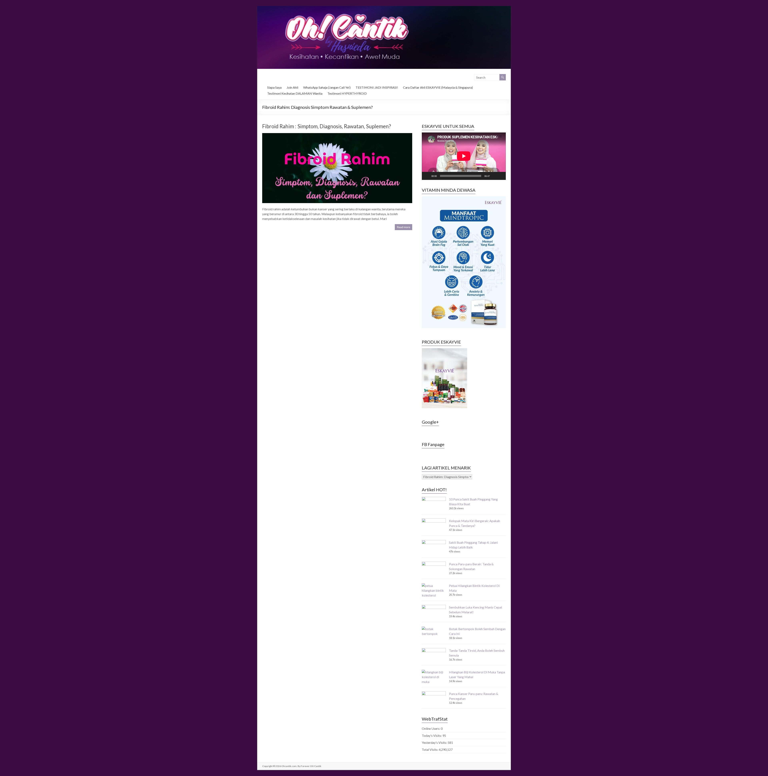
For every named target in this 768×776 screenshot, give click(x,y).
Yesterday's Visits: (435, 742)
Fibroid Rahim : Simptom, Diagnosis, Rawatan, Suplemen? (326, 126)
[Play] (427, 176)
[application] (464, 156)
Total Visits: (430, 749)
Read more (403, 227)
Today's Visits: (432, 735)
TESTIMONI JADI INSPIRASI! (377, 87)
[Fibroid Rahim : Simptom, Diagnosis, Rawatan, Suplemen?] (337, 135)
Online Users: (431, 728)
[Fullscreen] (501, 176)
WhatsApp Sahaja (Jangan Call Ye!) (327, 87)
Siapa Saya (274, 87)
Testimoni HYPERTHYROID (347, 93)
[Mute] (494, 176)
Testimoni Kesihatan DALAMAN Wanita (294, 93)
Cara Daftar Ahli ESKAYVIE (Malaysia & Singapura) (438, 87)
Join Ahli (292, 87)
